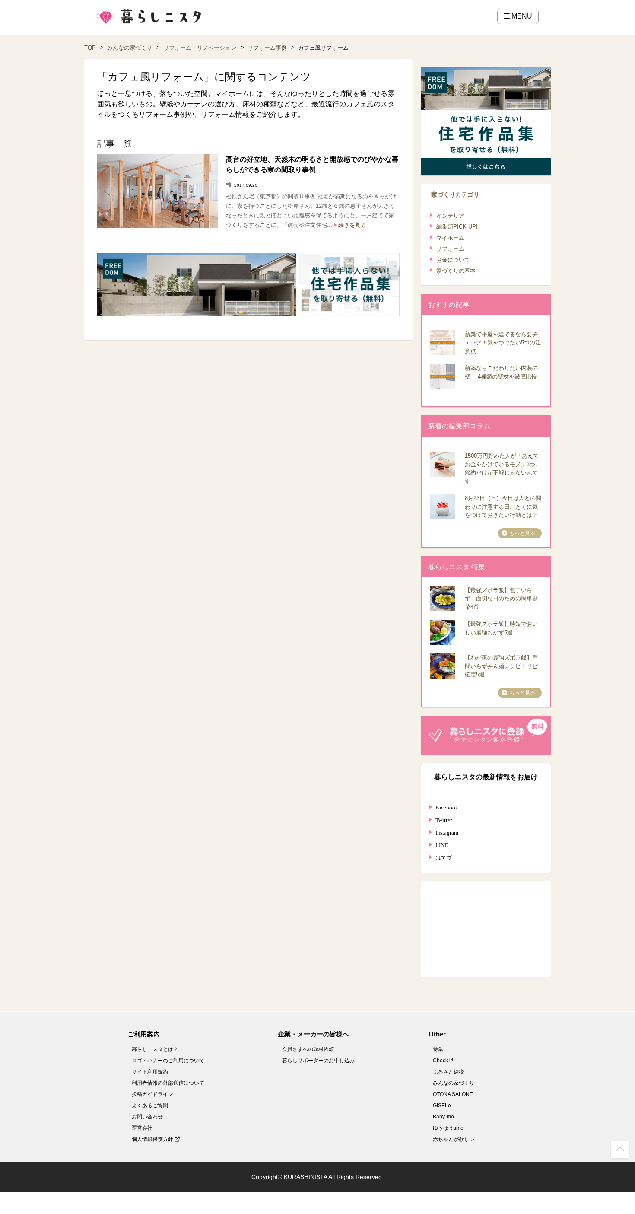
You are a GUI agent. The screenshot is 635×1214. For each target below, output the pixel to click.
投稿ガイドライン (152, 1094)
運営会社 (142, 1128)
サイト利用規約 (150, 1072)
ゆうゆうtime (448, 1128)
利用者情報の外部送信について (168, 1083)
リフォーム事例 (267, 48)
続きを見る (352, 225)
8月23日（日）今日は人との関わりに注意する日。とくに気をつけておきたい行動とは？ (503, 506)
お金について (453, 260)
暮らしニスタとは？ (155, 1049)
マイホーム (450, 238)
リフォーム (450, 248)
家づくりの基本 (456, 271)
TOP (90, 48)
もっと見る (522, 533)
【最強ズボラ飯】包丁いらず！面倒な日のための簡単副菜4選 (501, 598)
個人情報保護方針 (153, 1139)
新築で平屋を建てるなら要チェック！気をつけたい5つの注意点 (503, 342)
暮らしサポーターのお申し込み (318, 1061)
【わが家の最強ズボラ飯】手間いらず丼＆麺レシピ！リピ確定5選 (501, 666)
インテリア (450, 216)
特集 (438, 1049)
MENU (521, 16)
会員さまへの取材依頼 (308, 1049)
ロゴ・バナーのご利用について (168, 1061)
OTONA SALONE (453, 1094)
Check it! (443, 1061)
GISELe (442, 1105)
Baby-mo (443, 1117)
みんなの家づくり (129, 48)
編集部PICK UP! (457, 226)
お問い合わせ (147, 1117)
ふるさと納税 (448, 1072)
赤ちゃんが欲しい (453, 1139)
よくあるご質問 (150, 1105)
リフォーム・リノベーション (199, 48)
